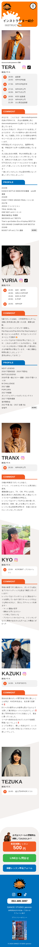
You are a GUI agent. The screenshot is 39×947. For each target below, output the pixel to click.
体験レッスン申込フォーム (20, 868)
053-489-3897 (19, 901)
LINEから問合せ (19, 858)
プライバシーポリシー (19, 917)
